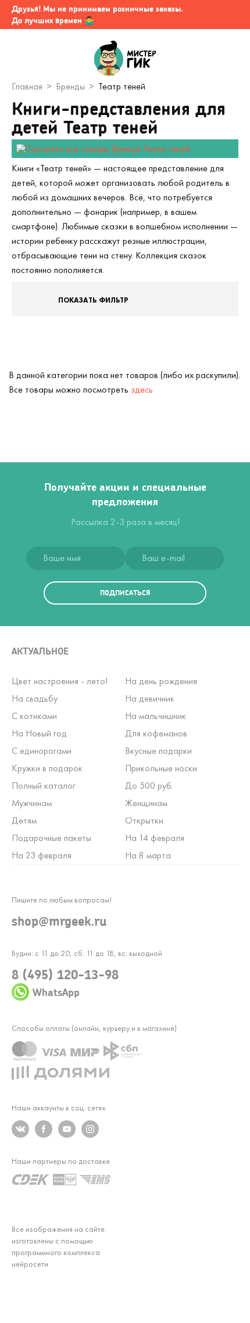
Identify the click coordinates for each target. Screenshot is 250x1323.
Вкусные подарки (158, 751)
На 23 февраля (42, 855)
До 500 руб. (149, 785)
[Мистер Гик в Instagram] (90, 1129)
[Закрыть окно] (229, 14)
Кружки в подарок (47, 768)
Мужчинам (32, 803)
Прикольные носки (161, 768)
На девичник (149, 698)
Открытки (144, 820)
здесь (142, 389)
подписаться (125, 592)
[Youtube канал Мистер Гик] (67, 1129)
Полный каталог (44, 785)
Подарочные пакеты (51, 838)
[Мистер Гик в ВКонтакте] (20, 1129)
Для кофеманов (156, 733)
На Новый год (39, 733)
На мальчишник (155, 716)
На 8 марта (148, 855)
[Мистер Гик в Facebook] (43, 1129)
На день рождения (161, 681)
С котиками (34, 716)
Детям (24, 820)
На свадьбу (35, 698)
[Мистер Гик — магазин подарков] (125, 59)
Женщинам (146, 803)
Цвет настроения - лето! (60, 681)
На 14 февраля (154, 838)
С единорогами (42, 751)
